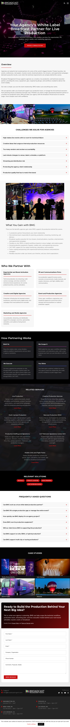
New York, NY (8, 706)
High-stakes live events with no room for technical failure (23, 138)
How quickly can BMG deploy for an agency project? (21, 516)
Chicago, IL (42, 701)
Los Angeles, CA (9, 712)
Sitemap (11, 723)
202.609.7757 (7, 703)
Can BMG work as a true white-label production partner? (23, 505)
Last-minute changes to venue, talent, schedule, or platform (24, 155)
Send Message (11, 677)
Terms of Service (26, 623)
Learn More (17, 408)
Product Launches (32, 480)
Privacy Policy (15, 623)
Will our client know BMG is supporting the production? (22, 528)
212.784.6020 (7, 708)
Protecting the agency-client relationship (17, 167)
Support (6, 690)
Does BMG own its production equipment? (18, 522)
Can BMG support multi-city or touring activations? (20, 539)
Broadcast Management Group (51, 723)
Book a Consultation (35, 45)
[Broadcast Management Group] (9, 3)
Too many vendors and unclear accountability (19, 149)
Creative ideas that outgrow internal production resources (24, 143)
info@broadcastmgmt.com (12, 692)
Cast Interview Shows (34, 484)
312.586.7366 (41, 703)
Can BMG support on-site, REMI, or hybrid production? (22, 534)
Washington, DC (9, 701)
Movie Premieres (47, 480)
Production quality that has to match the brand (19, 172)
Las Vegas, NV (43, 706)
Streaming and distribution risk (14, 161)
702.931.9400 (42, 708)
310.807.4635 (7, 714)
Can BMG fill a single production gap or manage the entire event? (26, 510)
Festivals (21, 480)
